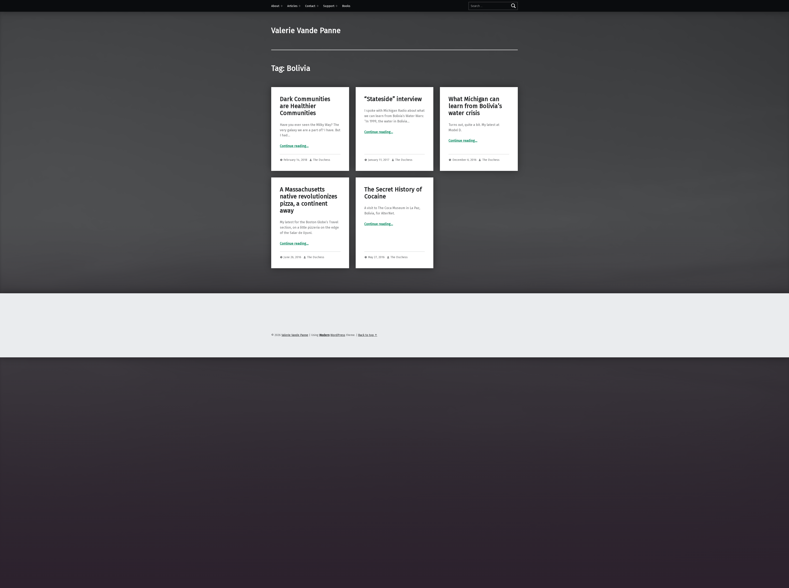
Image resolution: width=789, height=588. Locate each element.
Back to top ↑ (367, 335)
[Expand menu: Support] (337, 6)
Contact (310, 6)
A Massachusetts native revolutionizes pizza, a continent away (308, 200)
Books (346, 6)
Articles (292, 6)
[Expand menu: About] (282, 6)
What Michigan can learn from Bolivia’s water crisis (475, 106)
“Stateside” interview (393, 99)
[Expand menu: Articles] (300, 6)
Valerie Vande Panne (306, 30)
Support (329, 6)
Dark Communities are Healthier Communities (305, 106)
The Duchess (321, 160)
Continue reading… (294, 146)
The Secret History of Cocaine (393, 193)
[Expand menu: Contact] (318, 6)
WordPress (337, 335)
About (275, 6)
